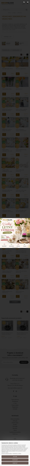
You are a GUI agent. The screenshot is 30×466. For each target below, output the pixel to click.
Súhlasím (15, 456)
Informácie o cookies (17, 453)
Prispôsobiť (15, 459)
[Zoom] (24, 2)
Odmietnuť (15, 463)
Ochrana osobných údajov (7, 453)
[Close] (28, 2)
